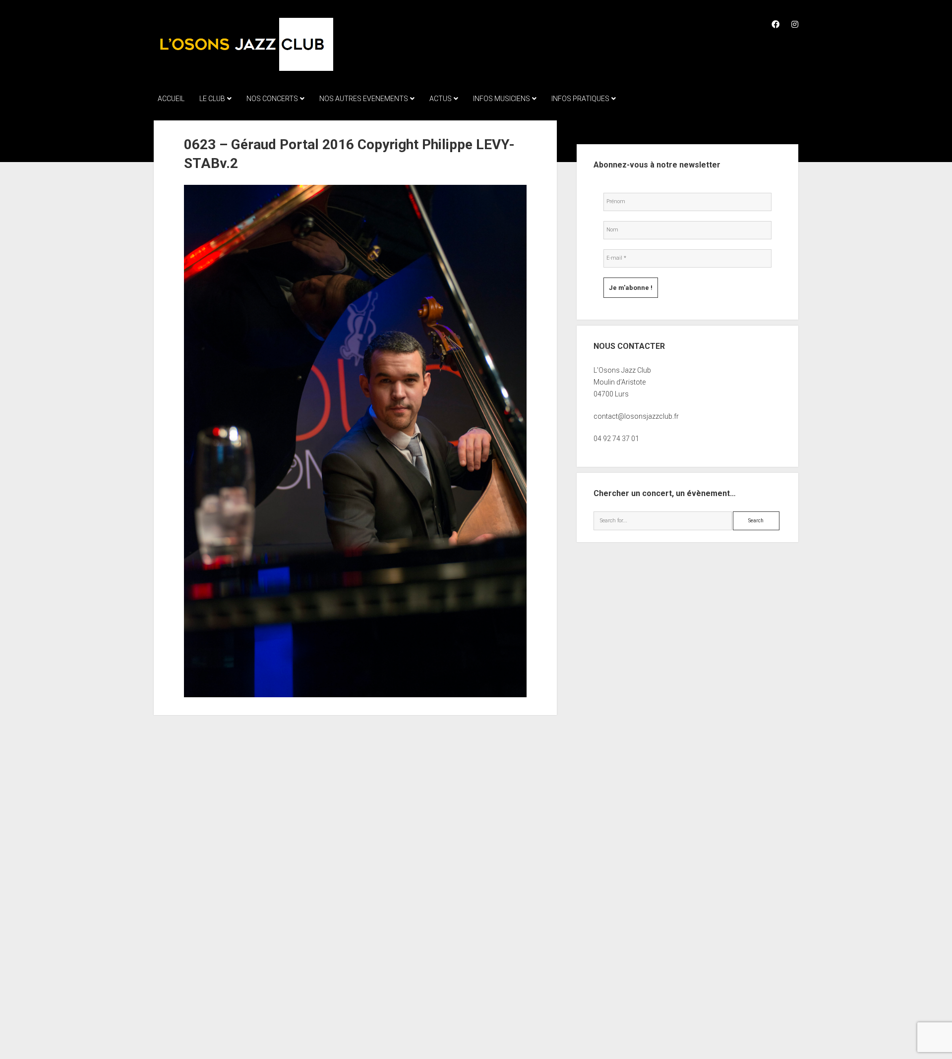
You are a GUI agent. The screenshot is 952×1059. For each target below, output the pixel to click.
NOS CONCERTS (272, 99)
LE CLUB (212, 99)
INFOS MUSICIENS (501, 99)
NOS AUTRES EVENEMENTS (363, 99)
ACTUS (440, 99)
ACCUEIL (171, 99)
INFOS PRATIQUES (580, 99)
